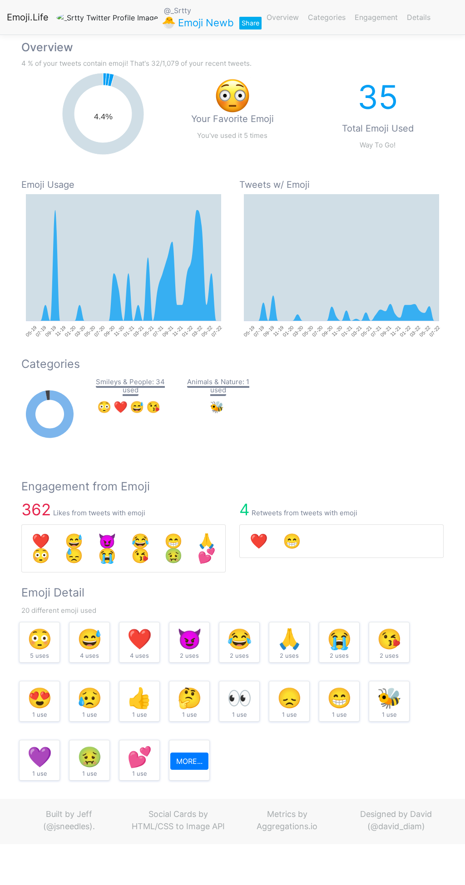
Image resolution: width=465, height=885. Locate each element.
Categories (327, 17)
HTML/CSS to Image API (178, 826)
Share (250, 23)
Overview (283, 17)
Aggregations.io (287, 826)
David (421, 814)
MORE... (189, 761)
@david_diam (396, 826)
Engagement (376, 17)
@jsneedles (67, 826)
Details (418, 17)
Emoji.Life (28, 17)
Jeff (84, 814)
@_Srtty (177, 10)
